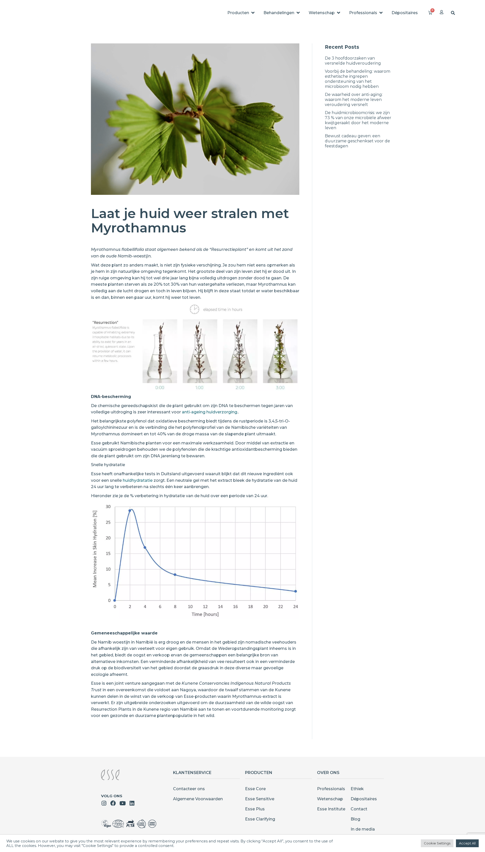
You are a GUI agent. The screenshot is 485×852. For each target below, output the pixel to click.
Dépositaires (364, 798)
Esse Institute (331, 809)
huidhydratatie (138, 480)
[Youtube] (122, 803)
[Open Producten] (252, 13)
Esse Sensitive (259, 798)
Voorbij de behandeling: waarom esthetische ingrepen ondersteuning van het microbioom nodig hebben (357, 79)
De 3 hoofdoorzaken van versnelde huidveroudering (353, 61)
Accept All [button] (467, 843)
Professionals (331, 788)
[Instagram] (104, 803)
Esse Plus (255, 809)
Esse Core (255, 788)
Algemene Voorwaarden (198, 798)
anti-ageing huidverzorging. (210, 412)
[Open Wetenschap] (338, 13)
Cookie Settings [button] (437, 843)
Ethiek (357, 788)
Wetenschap (330, 798)
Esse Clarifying (260, 819)
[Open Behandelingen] (298, 13)
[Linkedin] (132, 803)
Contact (359, 809)
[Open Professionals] (380, 13)
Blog (355, 819)
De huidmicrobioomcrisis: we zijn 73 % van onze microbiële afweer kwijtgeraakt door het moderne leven (358, 120)
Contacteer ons (189, 788)
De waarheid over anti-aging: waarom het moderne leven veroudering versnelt (354, 99)
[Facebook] (113, 803)
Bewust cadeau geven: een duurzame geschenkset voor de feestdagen (357, 141)
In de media (363, 829)
